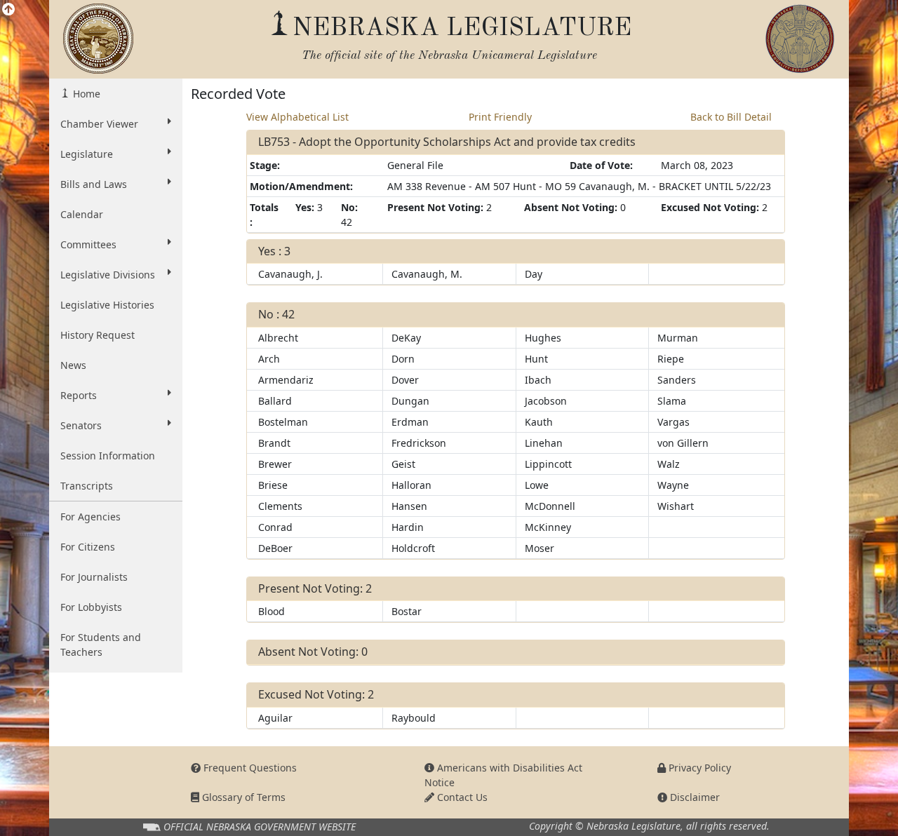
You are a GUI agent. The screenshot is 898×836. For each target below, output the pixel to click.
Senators (81, 425)
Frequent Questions (249, 767)
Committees (88, 244)
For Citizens (87, 546)
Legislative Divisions (107, 274)
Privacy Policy (698, 767)
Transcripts (86, 485)
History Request (97, 335)
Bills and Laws (93, 184)
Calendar (81, 214)
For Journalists (94, 577)
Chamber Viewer (99, 123)
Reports (78, 395)
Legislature (86, 154)
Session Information (107, 455)
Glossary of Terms (242, 797)
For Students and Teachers (100, 645)
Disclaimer (693, 797)
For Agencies (90, 516)
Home (85, 93)
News (73, 365)
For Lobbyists (91, 607)
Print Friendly (500, 116)
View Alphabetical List (297, 116)
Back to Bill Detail (731, 116)
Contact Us (461, 797)
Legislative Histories (107, 304)
